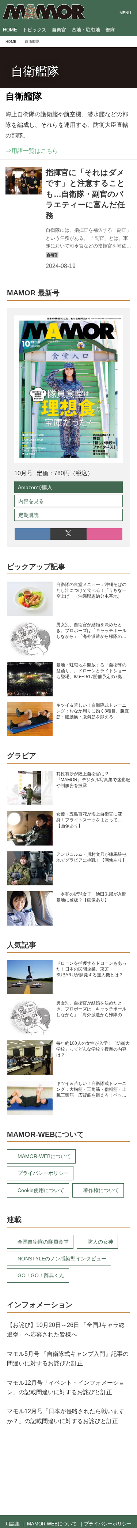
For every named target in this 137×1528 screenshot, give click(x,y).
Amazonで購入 (35, 487)
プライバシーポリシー (43, 1173)
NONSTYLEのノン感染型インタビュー (62, 1259)
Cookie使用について (41, 1190)
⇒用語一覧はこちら (31, 150)
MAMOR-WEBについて (44, 1156)
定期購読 (28, 515)
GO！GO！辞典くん (41, 1275)
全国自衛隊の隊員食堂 (43, 1242)
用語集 (12, 1524)
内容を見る (31, 501)
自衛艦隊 (35, 71)
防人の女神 (100, 1242)
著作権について (101, 1190)
